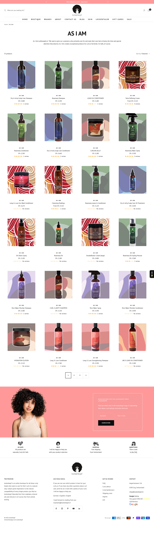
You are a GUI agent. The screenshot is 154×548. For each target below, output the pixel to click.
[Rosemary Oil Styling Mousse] (132, 232)
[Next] (86, 375)
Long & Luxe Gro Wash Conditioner (21, 203)
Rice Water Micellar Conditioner (132, 308)
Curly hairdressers (108, 490)
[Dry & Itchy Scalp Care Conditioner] (58, 127)
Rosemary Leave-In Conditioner (95, 203)
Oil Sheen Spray (21, 256)
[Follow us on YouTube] (73, 508)
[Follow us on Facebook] (56, 508)
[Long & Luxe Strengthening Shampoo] (95, 337)
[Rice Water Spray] (95, 284)
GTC (104, 500)
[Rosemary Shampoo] (58, 75)
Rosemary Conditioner (21, 151)
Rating (134, 496)
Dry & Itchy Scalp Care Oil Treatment (132, 203)
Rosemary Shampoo (58, 98)
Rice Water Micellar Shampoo (21, 308)
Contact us (70, 19)
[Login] (144, 10)
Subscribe (106, 423)
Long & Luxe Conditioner (58, 360)
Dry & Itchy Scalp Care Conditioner (58, 151)
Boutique (36, 19)
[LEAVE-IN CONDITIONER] (95, 75)
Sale (129, 19)
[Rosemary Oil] (58, 232)
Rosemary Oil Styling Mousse (132, 256)
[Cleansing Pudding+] (58, 180)
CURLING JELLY (95, 151)
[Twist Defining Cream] (132, 75)
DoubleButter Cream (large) (95, 256)
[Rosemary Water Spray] (132, 127)
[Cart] (149, 10)
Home (25, 19)
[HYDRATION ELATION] (21, 337)
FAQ (104, 483)
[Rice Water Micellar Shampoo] (21, 284)
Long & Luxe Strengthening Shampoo (95, 360)
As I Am (21, 95)
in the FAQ (133, 452)
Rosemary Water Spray (132, 151)
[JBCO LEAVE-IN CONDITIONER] (132, 337)
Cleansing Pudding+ (58, 203)
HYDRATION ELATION (21, 360)
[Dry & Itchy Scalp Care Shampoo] (21, 75)
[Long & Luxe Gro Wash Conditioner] (21, 180)
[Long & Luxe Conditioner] (58, 337)
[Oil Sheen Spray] (21, 232)
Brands (48, 19)
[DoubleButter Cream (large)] (95, 232)
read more (84, 2)
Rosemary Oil (58, 256)
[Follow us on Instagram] (62, 508)
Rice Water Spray (95, 308)
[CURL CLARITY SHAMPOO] (58, 284)
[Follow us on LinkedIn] (79, 508)
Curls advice (107, 487)
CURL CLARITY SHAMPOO (58, 308)
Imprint (105, 497)
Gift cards (118, 19)
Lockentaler (102, 19)
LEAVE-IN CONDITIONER (95, 98)
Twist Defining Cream (133, 98)
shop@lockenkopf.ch (136, 492)
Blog (82, 19)
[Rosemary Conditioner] (21, 127)
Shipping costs (107, 493)
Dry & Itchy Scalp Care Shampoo (21, 98)
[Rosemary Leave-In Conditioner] (95, 180)
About (58, 19)
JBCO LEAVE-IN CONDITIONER (132, 360)
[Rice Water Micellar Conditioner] (132, 284)
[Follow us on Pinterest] (68, 508)
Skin (90, 19)
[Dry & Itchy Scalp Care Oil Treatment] (132, 180)
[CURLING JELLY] (95, 127)
